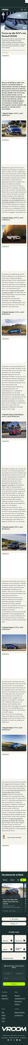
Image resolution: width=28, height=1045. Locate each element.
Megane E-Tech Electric (8, 485)
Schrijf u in (14, 984)
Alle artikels (15, 919)
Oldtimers (17, 1004)
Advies (12, 880)
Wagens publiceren (20, 1012)
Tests (3, 1021)
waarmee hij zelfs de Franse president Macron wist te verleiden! (13, 792)
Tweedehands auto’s (20, 998)
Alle (22, 880)
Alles (3, 1012)
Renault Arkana (8, 218)
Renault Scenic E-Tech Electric (13, 414)
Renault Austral (8, 527)
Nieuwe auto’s (18, 1001)
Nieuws (3, 1015)
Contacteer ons (19, 1015)
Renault (5, 880)
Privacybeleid (4, 1037)
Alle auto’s (4, 995)
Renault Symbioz (8, 312)
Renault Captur (8, 113)
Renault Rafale (8, 728)
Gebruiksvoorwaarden (14, 1037)
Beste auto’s (5, 998)
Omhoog (12, 923)
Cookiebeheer (23, 1037)
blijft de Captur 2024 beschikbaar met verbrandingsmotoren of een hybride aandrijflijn (14, 200)
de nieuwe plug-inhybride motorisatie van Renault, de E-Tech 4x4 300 (13, 820)
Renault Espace (8, 627)
